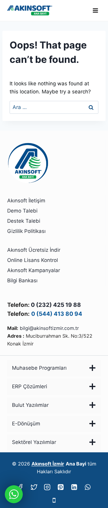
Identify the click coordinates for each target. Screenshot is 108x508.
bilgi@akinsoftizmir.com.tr (49, 328)
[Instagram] (47, 487)
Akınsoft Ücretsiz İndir (33, 250)
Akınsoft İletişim (26, 201)
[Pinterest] (61, 487)
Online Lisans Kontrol (32, 260)
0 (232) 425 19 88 (56, 304)
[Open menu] (95, 10)
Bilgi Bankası (22, 280)
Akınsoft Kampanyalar (33, 270)
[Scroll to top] (93, 487)
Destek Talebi (23, 221)
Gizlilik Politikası (26, 231)
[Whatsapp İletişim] (14, 494)
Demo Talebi (22, 211)
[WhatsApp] (87, 487)
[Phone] (54, 500)
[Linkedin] (74, 487)
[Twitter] (33, 487)
